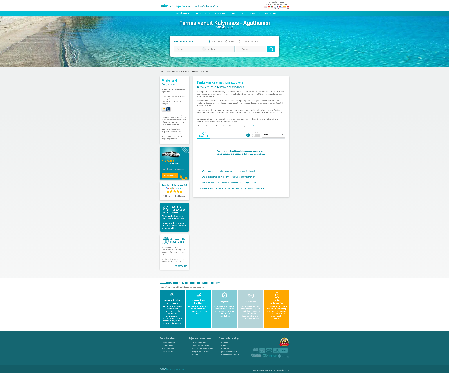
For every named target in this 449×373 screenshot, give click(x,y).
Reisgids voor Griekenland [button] (225, 13)
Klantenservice (270, 13)
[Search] (271, 49)
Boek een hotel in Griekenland (202, 349)
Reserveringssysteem (255, 154)
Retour (232, 41)
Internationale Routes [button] (180, 13)
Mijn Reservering (168, 349)
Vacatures (225, 349)
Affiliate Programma (199, 343)
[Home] (162, 71)
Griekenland (185, 71)
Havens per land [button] (202, 13)
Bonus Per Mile (167, 352)
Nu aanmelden (181, 266)
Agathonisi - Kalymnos (258, 126)
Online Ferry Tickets (169, 343)
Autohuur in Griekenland (200, 346)
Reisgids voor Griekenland (201, 352)
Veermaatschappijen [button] (250, 13)
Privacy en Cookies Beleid (230, 355)
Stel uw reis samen (251, 41)
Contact (224, 346)
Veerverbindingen (172, 71)
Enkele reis (217, 41)
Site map (195, 355)
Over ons (224, 343)
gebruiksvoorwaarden (229, 352)
